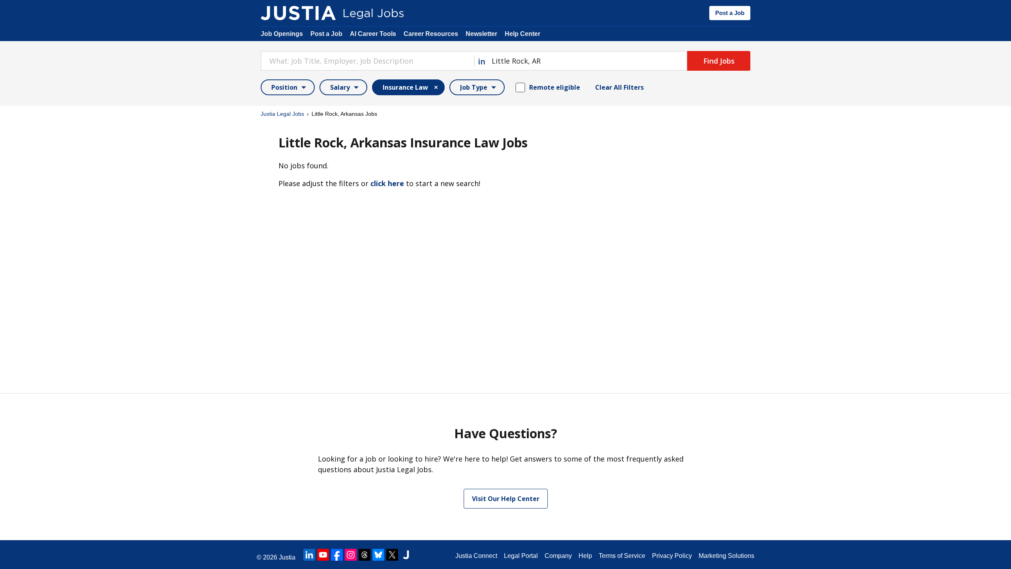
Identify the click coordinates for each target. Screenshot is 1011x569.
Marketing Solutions (726, 555)
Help (585, 555)
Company (558, 555)
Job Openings (282, 33)
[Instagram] (351, 555)
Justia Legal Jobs (282, 114)
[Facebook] (337, 555)
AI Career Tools (373, 33)
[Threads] (364, 555)
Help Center (522, 33)
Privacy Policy (672, 555)
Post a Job (729, 12)
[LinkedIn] (309, 555)
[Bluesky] (378, 555)
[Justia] (298, 13)
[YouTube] (323, 555)
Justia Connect (476, 555)
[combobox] (367, 61)
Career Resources (431, 33)
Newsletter (481, 33)
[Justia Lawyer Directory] (406, 555)
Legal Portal (521, 555)
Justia (287, 557)
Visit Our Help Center (505, 498)
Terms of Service (622, 555)
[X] (392, 555)
